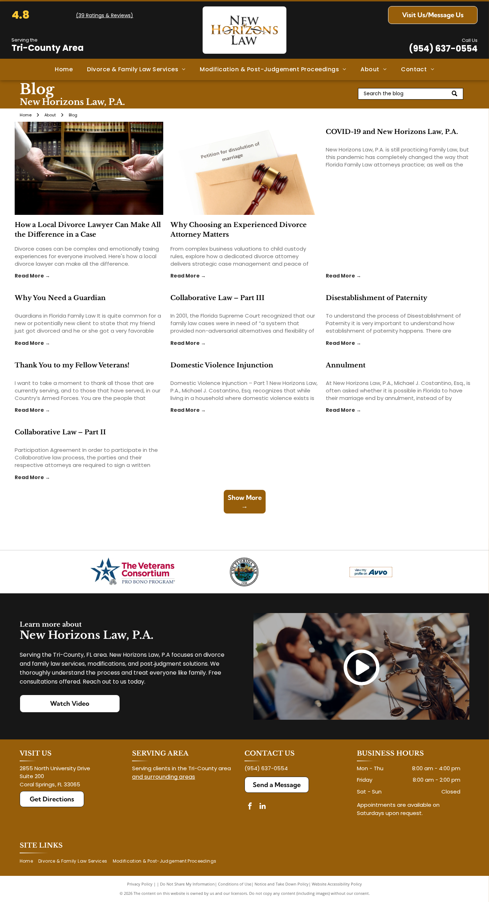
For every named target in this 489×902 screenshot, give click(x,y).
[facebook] (250, 807)
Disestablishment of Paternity (376, 298)
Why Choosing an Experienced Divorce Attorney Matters (238, 229)
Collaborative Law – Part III (217, 298)
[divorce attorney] (244, 168)
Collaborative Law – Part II (60, 432)
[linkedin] (262, 807)
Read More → (32, 275)
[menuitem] (64, 69)
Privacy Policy (139, 884)
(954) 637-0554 (443, 48)
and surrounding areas (163, 777)
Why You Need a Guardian (60, 298)
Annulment (345, 365)
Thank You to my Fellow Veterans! (72, 365)
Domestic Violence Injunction (221, 365)
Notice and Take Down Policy (282, 884)
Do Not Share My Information (187, 884)
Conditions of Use (234, 884)
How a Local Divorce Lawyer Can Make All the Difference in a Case (88, 229)
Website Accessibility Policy (337, 884)
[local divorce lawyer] (89, 168)
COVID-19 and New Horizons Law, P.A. (392, 132)
